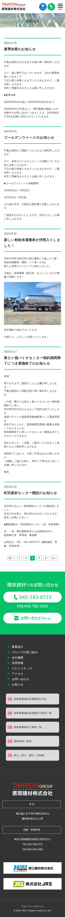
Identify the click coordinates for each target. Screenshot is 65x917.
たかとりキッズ (22, 668)
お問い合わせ (20, 679)
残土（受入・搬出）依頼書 (29, 755)
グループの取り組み (25, 652)
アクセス (42, 8)
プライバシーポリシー (32, 906)
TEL (51, 8)
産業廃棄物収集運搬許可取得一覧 (33, 713)
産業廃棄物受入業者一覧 (28, 727)
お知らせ (17, 684)
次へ (53, 558)
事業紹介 (17, 646)
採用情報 (17, 663)
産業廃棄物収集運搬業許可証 (30, 699)
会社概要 (17, 657)
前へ (11, 558)
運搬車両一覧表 (23, 741)
